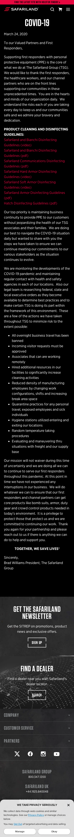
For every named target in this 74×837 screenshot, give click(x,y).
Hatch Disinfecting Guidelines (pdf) (30, 203)
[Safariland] (21, 9)
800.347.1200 (37, 777)
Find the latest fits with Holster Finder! (36, 2)
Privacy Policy (36, 814)
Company (11, 715)
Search (37, 695)
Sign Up (37, 642)
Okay (54, 831)
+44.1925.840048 (37, 791)
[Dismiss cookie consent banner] (68, 805)
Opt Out (18, 824)
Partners (12, 741)
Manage (19, 831)
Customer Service (19, 728)
